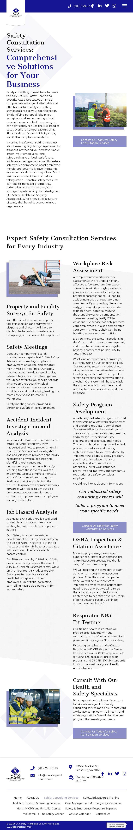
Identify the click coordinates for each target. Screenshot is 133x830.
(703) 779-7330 (84, 6)
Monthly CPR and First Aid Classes (38, 808)
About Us (33, 797)
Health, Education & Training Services (36, 803)
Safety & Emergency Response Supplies (91, 808)
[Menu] (124, 6)
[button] (93, 6)
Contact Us (103, 813)
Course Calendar (80, 813)
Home (18, 797)
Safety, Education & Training (101, 797)
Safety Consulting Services (61, 797)
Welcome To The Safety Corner (43, 813)
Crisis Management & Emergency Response (93, 803)
